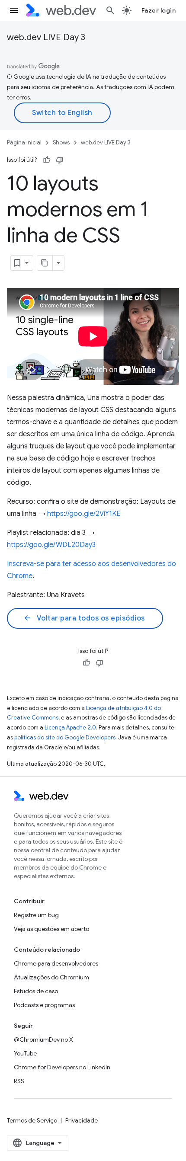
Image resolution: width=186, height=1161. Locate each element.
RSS (19, 1081)
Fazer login (158, 10)
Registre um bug (36, 915)
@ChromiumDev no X (43, 1039)
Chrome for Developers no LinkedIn (62, 1067)
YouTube (25, 1053)
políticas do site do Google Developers (64, 737)
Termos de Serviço (32, 1120)
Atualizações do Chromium (51, 977)
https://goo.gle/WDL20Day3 (51, 545)
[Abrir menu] (13, 10)
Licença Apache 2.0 (70, 727)
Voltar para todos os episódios (84, 618)
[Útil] (46, 160)
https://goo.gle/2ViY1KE (83, 513)
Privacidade (81, 1120)
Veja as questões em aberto (51, 929)
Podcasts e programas (44, 1005)
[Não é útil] (59, 160)
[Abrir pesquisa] (110, 10)
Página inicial (24, 142)
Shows (61, 142)
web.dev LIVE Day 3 (46, 37)
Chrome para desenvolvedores (56, 963)
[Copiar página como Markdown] (45, 263)
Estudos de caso (36, 991)
